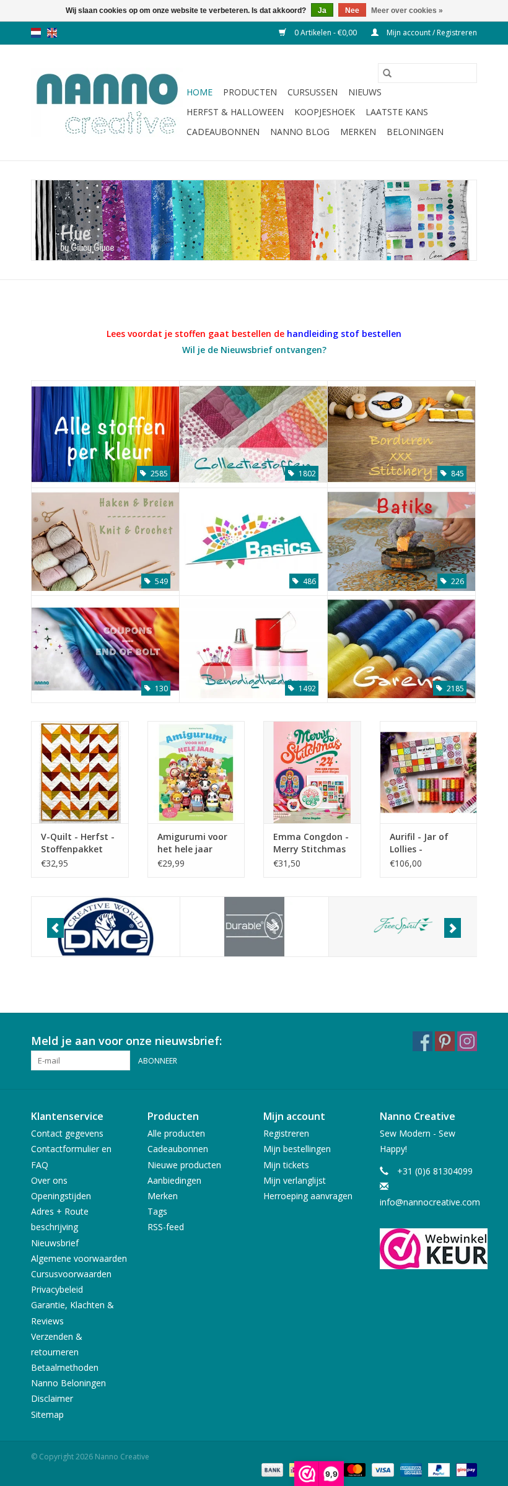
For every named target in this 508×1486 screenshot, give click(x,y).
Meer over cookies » (407, 10)
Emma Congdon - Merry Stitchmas (311, 843)
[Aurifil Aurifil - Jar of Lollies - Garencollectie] (429, 772)
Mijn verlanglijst (294, 1180)
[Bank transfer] (271, 1469)
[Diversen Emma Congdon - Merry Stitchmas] (312, 772)
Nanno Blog (300, 132)
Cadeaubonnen (223, 132)
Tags (157, 1211)
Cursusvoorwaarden (71, 1274)
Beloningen (415, 132)
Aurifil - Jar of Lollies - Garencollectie (421, 843)
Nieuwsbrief (55, 1243)
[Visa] (381, 1469)
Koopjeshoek (324, 112)
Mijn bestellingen (297, 1149)
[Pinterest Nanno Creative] (445, 1041)
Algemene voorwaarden (79, 1258)
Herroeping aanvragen (308, 1196)
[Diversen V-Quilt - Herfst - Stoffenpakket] (80, 772)
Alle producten (176, 1133)
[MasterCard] (353, 1469)
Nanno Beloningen (68, 1383)
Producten (250, 92)
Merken (358, 132)
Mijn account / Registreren (431, 32)
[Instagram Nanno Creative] (467, 1041)
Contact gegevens (67, 1133)
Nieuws (365, 92)
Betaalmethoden (65, 1367)
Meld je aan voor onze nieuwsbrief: (126, 1040)
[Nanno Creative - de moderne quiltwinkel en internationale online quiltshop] (107, 103)
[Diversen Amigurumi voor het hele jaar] (196, 772)
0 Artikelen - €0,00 (325, 32)
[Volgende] (452, 928)
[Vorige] (55, 928)
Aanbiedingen (174, 1180)
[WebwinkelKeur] (429, 1248)
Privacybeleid (57, 1289)
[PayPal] (438, 1469)
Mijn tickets (286, 1165)
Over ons (49, 1180)
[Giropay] (464, 1469)
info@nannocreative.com (430, 1202)
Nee (352, 10)
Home (199, 92)
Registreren (286, 1133)
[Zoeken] (387, 73)
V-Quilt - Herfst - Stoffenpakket (78, 843)
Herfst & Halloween (235, 112)
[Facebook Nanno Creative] (422, 1041)
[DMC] (106, 927)
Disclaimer (52, 1398)
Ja (322, 10)
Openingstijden (61, 1196)
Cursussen (312, 92)
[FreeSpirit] (403, 927)
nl (36, 33)
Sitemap (47, 1414)
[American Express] (410, 1469)
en (52, 33)
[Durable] (254, 927)
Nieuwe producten (184, 1165)
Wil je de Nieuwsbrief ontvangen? (254, 350)
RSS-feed (165, 1227)
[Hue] (254, 220)
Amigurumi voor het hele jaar (192, 843)
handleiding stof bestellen (344, 333)
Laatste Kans (397, 112)
